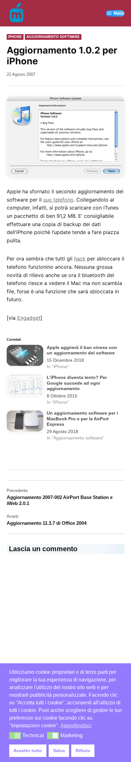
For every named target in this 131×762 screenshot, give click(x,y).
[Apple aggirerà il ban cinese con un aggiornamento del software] (25, 356)
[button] (15, 735)
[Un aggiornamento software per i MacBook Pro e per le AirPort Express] (25, 422)
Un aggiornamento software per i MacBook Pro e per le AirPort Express (82, 419)
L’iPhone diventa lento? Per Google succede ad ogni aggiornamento (77, 383)
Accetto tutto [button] (27, 750)
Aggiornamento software (52, 37)
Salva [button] (59, 750)
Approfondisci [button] (76, 725)
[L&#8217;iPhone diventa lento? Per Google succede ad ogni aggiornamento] (25, 386)
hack (80, 258)
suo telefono (58, 199)
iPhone (15, 37)
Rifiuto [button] (83, 750)
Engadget (28, 318)
